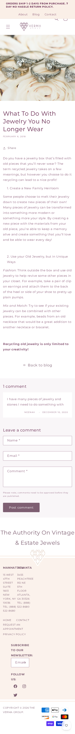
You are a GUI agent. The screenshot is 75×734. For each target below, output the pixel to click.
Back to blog (40, 365)
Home (7, 620)
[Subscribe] (24, 662)
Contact (22, 620)
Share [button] (12, 148)
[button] (8, 26)
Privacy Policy (14, 634)
